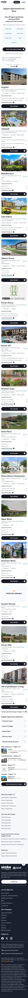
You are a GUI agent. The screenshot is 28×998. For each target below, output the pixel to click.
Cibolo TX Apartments (6, 800)
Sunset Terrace (8, 604)
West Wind (6, 519)
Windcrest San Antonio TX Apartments (11, 841)
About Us (4, 915)
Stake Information (5, 961)
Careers (3, 918)
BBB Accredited (5, 930)
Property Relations (6, 903)
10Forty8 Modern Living (12, 687)
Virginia (5, 87)
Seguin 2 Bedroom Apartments (9, 855)
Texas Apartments (6, 913)
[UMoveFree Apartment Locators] (6, 868)
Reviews (3, 920)
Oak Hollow (6, 217)
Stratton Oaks (7, 389)
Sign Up (17, 2)
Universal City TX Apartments (8, 806)
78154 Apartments (6, 828)
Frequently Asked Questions (9, 895)
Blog (2, 900)
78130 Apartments (6, 820)
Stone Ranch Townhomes (13, 476)
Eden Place (6, 431)
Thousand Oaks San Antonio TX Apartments (12, 844)
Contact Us (4, 905)
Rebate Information (7, 898)
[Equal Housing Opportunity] (17, 868)
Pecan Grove (7, 303)
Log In (23, 2)
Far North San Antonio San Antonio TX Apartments (14, 839)
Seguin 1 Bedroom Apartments (9, 853)
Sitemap (3, 928)
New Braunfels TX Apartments (9, 797)
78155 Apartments (6, 817)
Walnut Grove (7, 258)
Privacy (3, 925)
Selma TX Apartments (6, 808)
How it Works (5, 893)
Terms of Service (6, 923)
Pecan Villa (6, 645)
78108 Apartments (6, 822)
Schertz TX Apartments (7, 803)
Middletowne (7, 173)
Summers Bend (8, 561)
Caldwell (5, 129)
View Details (14, 106)
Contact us (14, 882)
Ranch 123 (6, 345)
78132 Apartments (6, 825)
